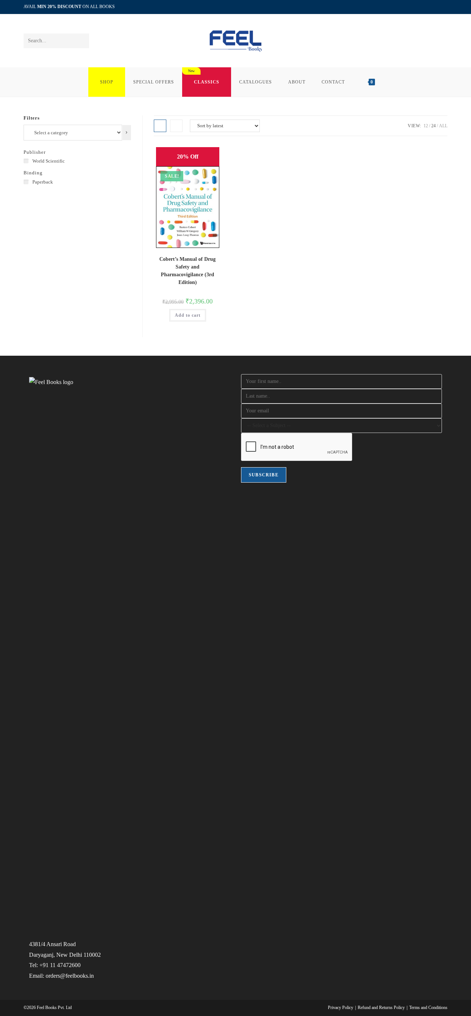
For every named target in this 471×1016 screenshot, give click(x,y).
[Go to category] (126, 133)
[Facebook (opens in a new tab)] (428, 7)
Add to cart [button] (188, 315)
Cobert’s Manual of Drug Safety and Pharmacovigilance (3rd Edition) (187, 270)
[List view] (176, 126)
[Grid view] (160, 126)
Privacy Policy (340, 1007)
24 (433, 125)
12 (426, 125)
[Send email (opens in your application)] (444, 7)
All (443, 125)
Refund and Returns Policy (381, 1007)
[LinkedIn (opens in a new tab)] (437, 7)
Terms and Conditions (428, 1007)
